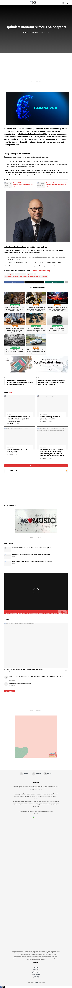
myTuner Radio (36, 971)
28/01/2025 (26, 32)
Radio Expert (36, 969)
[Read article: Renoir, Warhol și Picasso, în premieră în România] (52, 406)
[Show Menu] (5, 2)
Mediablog (35, 32)
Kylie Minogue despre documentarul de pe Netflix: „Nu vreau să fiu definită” (31, 554)
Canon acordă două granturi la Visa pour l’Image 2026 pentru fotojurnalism (14, 351)
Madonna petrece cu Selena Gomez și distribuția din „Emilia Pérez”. (23, 669)
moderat (23, 274)
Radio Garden (36, 974)
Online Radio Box (36, 972)
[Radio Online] (66, 471)
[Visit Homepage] (34, 2)
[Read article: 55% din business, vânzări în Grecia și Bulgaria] (19, 438)
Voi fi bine (36, 976)
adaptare (11, 274)
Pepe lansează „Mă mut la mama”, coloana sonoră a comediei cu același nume (32, 561)
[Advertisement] (36, 65)
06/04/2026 (48, 186)
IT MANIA (9, 414)
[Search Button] (67, 2)
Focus (17, 274)
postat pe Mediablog (41, 270)
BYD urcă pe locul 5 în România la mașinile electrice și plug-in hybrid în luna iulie (36, 351)
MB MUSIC (11, 423)
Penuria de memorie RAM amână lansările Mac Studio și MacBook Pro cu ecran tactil (18, 419)
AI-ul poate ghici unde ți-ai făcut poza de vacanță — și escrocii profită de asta (14, 309)
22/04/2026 (15, 186)
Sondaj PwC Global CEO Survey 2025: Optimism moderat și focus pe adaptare (26, 276)
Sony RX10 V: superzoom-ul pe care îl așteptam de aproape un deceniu (57, 330)
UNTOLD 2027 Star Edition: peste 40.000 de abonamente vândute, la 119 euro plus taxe (57, 309)
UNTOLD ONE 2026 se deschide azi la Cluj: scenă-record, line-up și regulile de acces (33, 547)
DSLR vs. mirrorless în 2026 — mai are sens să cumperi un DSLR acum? (36, 330)
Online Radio (36, 977)
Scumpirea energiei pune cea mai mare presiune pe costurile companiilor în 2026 (14, 330)
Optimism (30, 274)
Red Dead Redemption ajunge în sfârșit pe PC (21, 683)
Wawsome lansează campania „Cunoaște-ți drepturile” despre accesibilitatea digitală (36, 309)
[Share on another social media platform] (66, 282)
